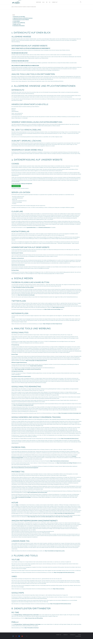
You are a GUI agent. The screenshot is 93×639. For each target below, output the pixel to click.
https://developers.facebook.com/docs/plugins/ (23, 287)
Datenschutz (72, 634)
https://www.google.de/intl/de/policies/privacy (64, 572)
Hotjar (17, 504)
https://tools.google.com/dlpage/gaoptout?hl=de (36, 360)
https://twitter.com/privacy (58, 307)
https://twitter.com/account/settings (52, 309)
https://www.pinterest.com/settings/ (23, 497)
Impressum (66, 634)
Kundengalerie (78, 636)
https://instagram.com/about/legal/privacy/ (52, 323)
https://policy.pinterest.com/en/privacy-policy (37, 492)
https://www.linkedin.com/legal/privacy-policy (55, 550)
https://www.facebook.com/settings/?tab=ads (67, 462)
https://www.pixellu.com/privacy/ (31, 627)
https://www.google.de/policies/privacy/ (70, 438)
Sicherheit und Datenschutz (44, 227)
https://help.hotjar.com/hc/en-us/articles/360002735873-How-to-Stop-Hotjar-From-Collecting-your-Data (50, 516)
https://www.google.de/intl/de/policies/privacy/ (60, 603)
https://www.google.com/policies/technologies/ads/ (69, 413)
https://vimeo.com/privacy (58, 588)
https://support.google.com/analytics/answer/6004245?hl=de (28, 369)
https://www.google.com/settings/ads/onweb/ (23, 405)
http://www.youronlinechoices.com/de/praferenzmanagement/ (25, 467)
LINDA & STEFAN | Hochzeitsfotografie (19, 6)
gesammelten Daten (31, 227)
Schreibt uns (58, 634)
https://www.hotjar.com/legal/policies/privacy (64, 513)
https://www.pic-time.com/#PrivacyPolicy (34, 618)
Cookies (79, 634)
